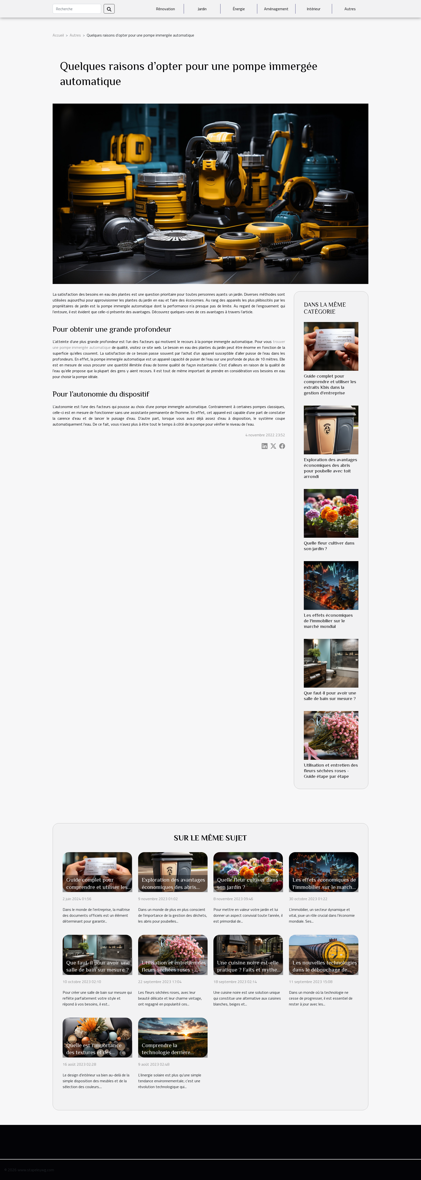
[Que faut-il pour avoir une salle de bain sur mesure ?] (331, 663)
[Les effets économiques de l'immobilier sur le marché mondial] (331, 585)
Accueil (58, 35)
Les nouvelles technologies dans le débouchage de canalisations (325, 969)
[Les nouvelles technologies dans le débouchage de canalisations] (323, 954)
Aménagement (276, 9)
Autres (350, 9)
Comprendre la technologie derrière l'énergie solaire (166, 1052)
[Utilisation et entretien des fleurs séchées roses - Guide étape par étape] (331, 735)
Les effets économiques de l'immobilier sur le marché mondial (328, 621)
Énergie (239, 9)
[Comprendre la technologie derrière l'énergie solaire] (173, 1037)
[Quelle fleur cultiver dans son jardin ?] (331, 513)
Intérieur (313, 9)
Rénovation (165, 9)
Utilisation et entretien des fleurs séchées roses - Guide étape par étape (331, 770)
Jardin (202, 9)
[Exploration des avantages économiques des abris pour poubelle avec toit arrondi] (331, 429)
